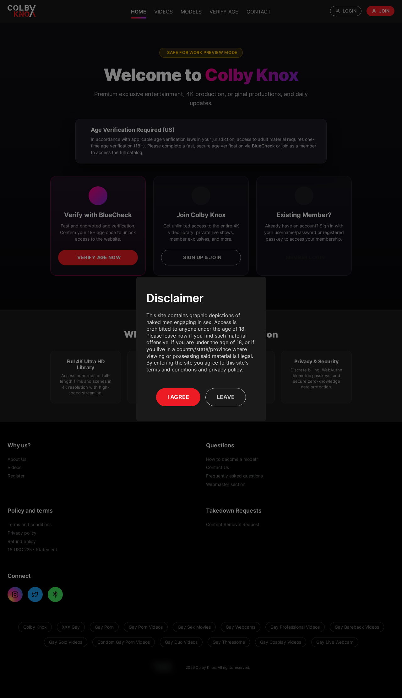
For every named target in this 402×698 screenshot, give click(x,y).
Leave (226, 397)
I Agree (178, 397)
